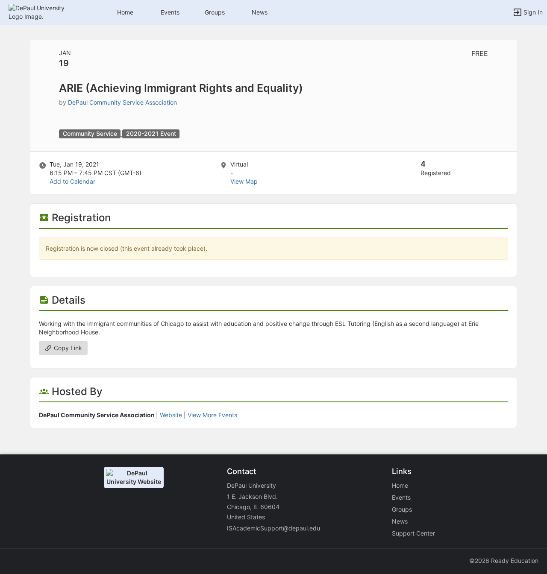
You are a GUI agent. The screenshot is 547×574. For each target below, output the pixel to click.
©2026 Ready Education (503, 560)
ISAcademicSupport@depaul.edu (273, 528)
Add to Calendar (72, 181)
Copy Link (67, 347)
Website (171, 415)
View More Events (212, 415)
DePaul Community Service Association (122, 102)
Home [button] (125, 12)
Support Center (413, 533)
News (260, 12)
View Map (244, 181)
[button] (44, 11)
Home (400, 485)
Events (170, 12)
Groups (215, 12)
